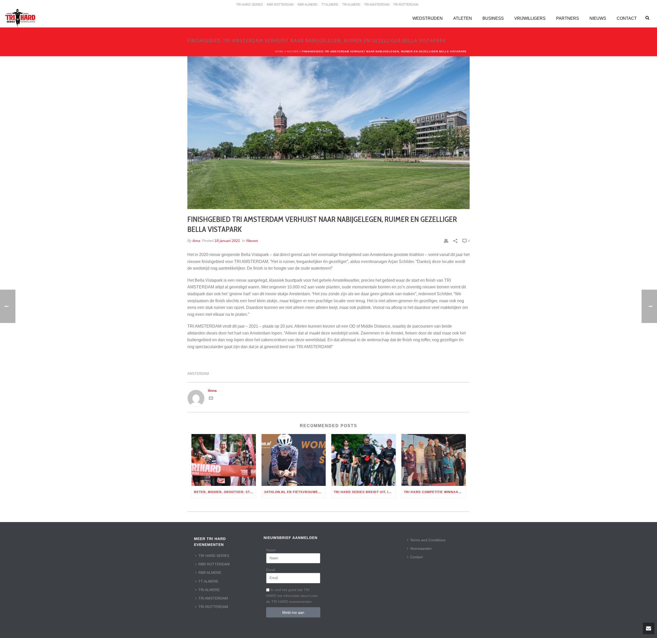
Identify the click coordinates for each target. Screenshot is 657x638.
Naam (271, 550)
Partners (567, 18)
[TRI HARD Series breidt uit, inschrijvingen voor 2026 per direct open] (363, 460)
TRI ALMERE (209, 590)
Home (279, 51)
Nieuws (598, 18)
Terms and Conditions (428, 540)
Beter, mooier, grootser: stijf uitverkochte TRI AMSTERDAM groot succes (225, 492)
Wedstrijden (427, 18)
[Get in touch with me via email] (211, 399)
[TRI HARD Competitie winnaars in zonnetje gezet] (433, 460)
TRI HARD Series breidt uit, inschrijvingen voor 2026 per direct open (365, 492)
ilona (196, 241)
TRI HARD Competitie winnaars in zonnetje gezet (435, 492)
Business (493, 18)
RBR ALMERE (209, 573)
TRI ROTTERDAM (213, 607)
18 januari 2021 (227, 241)
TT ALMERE (208, 581)
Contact (627, 18)
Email (270, 570)
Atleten (462, 18)
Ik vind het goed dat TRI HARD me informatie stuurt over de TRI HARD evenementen (292, 596)
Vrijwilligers (530, 18)
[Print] (446, 241)
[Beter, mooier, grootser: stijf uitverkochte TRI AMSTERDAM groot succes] (223, 460)
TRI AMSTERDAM (213, 598)
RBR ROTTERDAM (214, 564)
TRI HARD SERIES (213, 556)
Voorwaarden (421, 548)
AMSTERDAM (198, 373)
